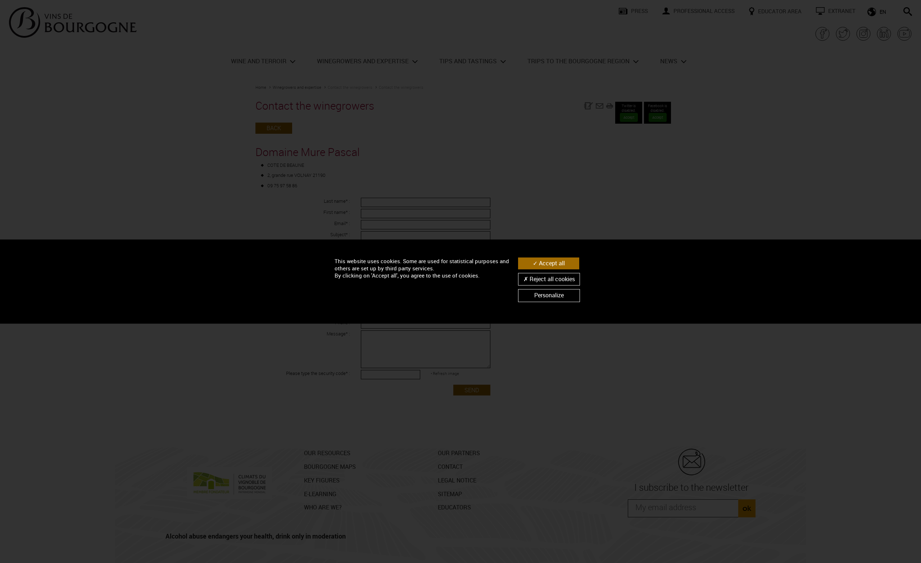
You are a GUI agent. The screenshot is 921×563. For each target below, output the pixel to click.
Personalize (549, 295)
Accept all (551, 263)
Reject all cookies (551, 279)
